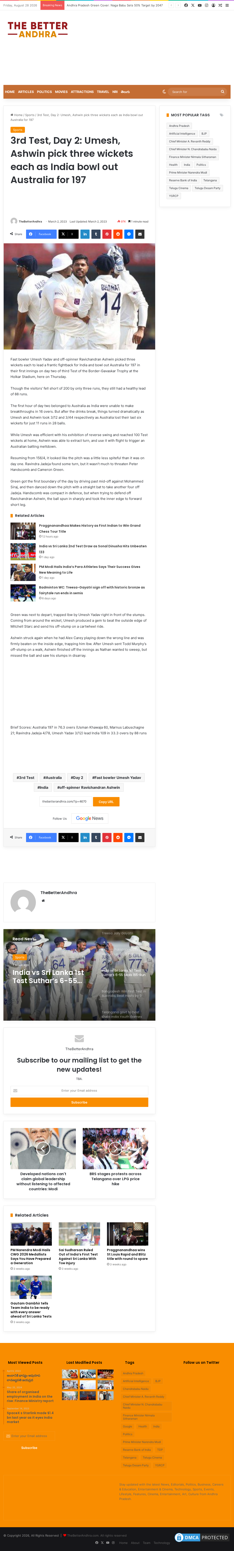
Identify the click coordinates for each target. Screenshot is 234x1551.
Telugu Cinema (178, 188)
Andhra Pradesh (179, 125)
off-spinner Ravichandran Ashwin (90, 787)
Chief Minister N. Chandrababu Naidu (193, 149)
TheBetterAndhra (30, 221)
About (135, 1543)
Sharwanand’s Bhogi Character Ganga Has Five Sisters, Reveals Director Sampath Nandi (129, 5)
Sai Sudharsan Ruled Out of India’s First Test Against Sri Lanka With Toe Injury (78, 1256)
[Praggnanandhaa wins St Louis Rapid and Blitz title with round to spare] (127, 1234)
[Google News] (89, 818)
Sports (30, 115)
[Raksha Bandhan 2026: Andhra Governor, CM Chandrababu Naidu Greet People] (106, 1373)
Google (127, 1426)
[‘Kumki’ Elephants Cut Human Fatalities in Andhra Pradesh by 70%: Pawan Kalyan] (88, 1384)
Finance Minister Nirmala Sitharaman (192, 157)
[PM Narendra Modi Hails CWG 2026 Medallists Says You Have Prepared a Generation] (31, 1234)
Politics (44, 92)
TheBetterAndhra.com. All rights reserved (97, 1535)
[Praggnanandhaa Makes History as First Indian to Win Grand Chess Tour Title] (23, 531)
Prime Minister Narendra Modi (188, 172)
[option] (79, 975)
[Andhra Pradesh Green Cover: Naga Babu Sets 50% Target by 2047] (70, 1384)
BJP (204, 133)
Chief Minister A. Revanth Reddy (189, 141)
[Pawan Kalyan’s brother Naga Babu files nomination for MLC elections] (106, 1384)
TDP (160, 1449)
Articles (26, 92)
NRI (115, 92)
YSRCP (160, 1465)
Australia (54, 777)
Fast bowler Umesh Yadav (118, 777)
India (44, 787)
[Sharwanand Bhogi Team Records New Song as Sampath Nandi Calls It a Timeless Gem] (106, 1395)
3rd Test (26, 777)
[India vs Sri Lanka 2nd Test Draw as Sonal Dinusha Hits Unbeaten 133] (23, 551)
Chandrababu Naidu (136, 1389)
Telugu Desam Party (208, 188)
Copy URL (106, 802)
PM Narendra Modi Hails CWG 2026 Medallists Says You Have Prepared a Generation (31, 1256)
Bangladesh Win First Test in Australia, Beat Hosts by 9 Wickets (50, 976)
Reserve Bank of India (183, 180)
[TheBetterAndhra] (37, 29)
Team (146, 1543)
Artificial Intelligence (182, 133)
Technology (162, 1543)
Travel (103, 92)
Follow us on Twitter (201, 1362)
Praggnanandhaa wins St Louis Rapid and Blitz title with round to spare (127, 1254)
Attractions (82, 92)
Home (10, 92)
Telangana (210, 180)
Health (173, 164)
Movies (61, 92)
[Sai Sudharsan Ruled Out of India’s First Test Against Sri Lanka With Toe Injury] (79, 1234)
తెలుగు (125, 92)
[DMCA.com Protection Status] (202, 1542)
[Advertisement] (157, 47)
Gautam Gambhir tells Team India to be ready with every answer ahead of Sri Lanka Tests (31, 1310)
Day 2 (78, 777)
